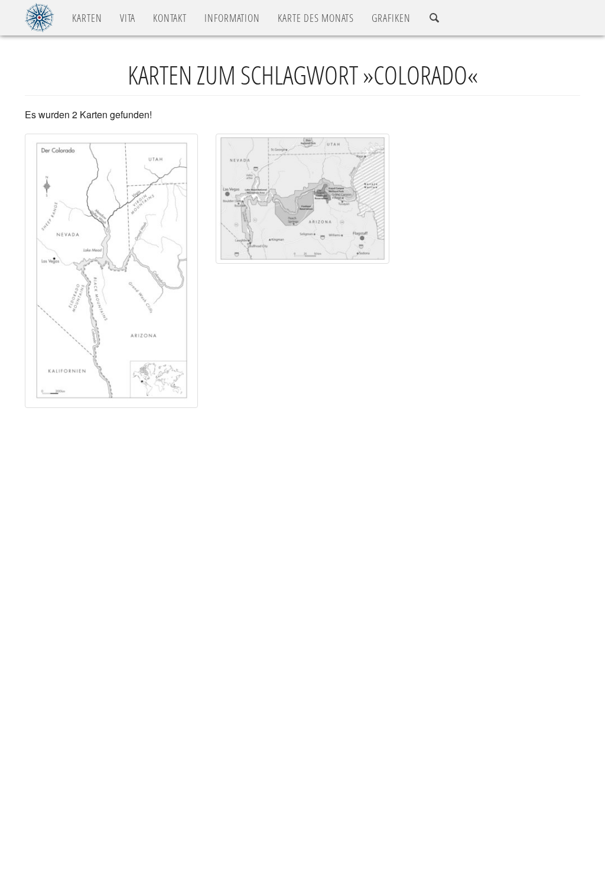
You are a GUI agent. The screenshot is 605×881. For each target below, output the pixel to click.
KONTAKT (170, 18)
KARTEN (87, 18)
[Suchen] (434, 18)
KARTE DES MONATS (316, 18)
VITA (127, 18)
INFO (232, 18)
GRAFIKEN (391, 18)
